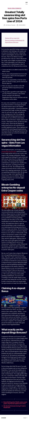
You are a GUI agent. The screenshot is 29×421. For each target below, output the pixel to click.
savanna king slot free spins (8, 151)
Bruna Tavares (11, 25)
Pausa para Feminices (14, 8)
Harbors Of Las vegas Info (12, 38)
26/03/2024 (22, 25)
